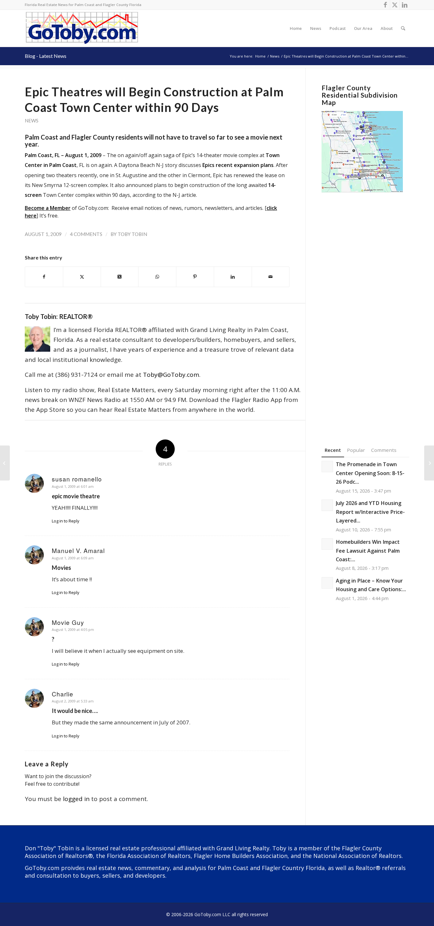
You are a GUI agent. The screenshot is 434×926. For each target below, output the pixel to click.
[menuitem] (296, 28)
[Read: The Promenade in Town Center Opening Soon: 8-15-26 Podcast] (327, 466)
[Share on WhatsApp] (157, 277)
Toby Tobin (132, 234)
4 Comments (86, 234)
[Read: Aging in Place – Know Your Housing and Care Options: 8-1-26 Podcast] (327, 583)
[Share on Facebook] (44, 277)
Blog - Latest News (45, 56)
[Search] (403, 28)
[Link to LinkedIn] (404, 5)
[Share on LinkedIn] (233, 277)
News (31, 120)
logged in (76, 799)
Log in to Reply (65, 521)
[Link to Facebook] (385, 5)
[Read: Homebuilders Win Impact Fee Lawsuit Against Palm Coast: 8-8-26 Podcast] (327, 544)
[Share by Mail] (270, 277)
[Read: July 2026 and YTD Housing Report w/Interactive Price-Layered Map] (327, 505)
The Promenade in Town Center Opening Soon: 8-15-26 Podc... (370, 473)
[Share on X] (82, 277)
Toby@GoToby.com (171, 374)
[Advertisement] (365, 309)
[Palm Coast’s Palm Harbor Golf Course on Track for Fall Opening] (5, 463)
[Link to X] (394, 5)
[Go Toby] (83, 28)
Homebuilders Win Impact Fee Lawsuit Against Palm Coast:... (368, 550)
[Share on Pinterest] (195, 277)
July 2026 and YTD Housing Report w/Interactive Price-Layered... (370, 512)
